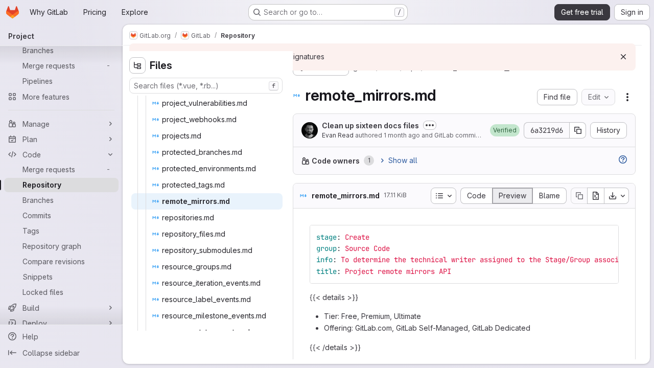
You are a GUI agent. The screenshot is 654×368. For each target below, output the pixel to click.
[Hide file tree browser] (137, 65)
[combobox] (206, 86)
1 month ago (402, 135)
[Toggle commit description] (429, 125)
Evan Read (338, 135)
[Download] (616, 196)
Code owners (336, 160)
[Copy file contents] (579, 196)
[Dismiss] (623, 57)
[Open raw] (596, 196)
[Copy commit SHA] (578, 130)
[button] (505, 130)
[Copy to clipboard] (606, 237)
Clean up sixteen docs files (370, 125)
